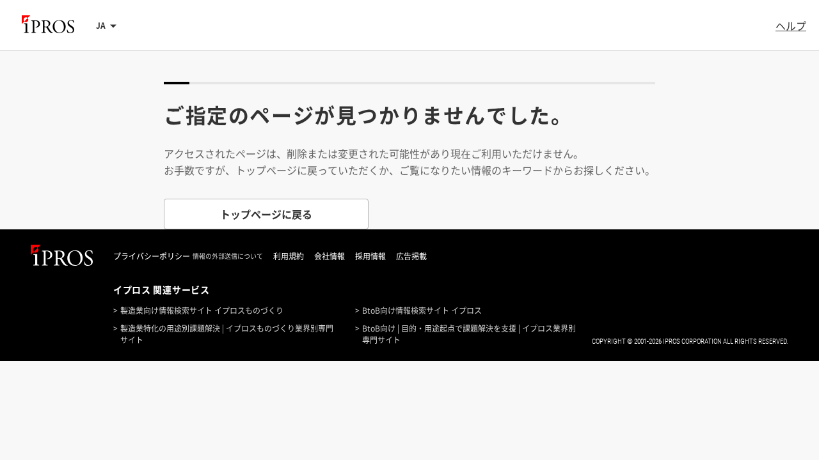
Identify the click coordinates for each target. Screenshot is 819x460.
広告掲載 (411, 256)
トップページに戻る (266, 214)
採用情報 (370, 256)
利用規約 (288, 256)
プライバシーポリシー (151, 256)
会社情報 (329, 256)
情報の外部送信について (228, 256)
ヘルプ (790, 25)
